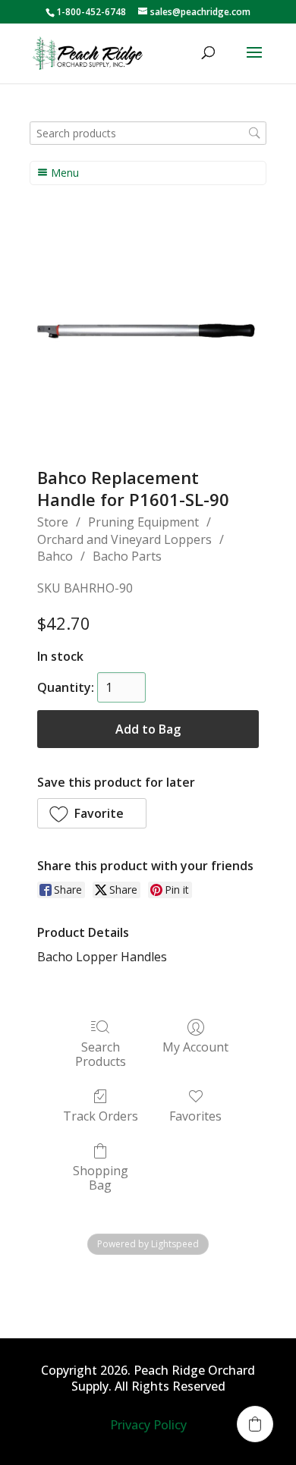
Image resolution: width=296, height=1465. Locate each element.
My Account (195, 1047)
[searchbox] (148, 133)
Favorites (195, 1116)
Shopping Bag (100, 1177)
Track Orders (100, 1116)
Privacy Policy (148, 1424)
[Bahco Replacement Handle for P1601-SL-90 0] (148, 333)
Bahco (55, 556)
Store (52, 522)
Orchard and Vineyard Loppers (124, 539)
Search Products (100, 1054)
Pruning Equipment (143, 522)
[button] (91, 813)
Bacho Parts (127, 556)
